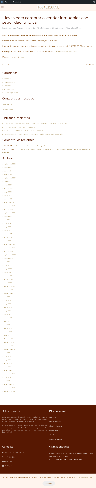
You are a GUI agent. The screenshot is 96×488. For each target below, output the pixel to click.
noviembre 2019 (9, 286)
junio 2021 (7, 223)
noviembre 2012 (9, 391)
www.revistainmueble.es (66, 51)
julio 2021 (7, 220)
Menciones (7, 86)
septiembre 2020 (10, 255)
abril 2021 (7, 230)
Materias (53, 417)
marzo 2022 (8, 199)
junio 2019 (7, 300)
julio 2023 (7, 181)
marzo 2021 (8, 234)
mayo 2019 (7, 304)
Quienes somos (55, 421)
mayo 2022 (8, 192)
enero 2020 (8, 283)
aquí (22, 57)
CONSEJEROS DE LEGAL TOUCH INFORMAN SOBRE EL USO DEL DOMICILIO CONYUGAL (35, 124)
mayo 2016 (7, 360)
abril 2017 (7, 325)
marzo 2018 (8, 318)
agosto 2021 (8, 216)
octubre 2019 (8, 290)
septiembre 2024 (10, 164)
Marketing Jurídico (55, 439)
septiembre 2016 (9, 349)
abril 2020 (7, 272)
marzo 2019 (8, 307)
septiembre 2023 (10, 178)
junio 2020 (7, 265)
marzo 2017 (8, 328)
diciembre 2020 (9, 244)
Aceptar (48, 483)
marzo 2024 (8, 171)
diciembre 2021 (9, 202)
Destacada (7, 79)
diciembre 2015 (9, 370)
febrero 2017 (8, 332)
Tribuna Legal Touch (74, 28)
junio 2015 (7, 377)
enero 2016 (7, 367)
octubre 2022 (8, 188)
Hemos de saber (9, 82)
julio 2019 (7, 297)
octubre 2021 (8, 209)
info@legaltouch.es (11, 466)
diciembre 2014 (9, 384)
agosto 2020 (8, 258)
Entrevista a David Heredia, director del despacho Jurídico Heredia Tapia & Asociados (33, 134)
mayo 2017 (7, 321)
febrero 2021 (8, 237)
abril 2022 (7, 195)
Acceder (8, 2)
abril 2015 (7, 381)
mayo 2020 (8, 269)
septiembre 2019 (9, 293)
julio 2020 (7, 262)
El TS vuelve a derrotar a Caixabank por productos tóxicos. (34, 146)
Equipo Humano (56, 426)
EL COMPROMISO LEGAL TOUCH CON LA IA (19, 127)
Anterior (6, 64)
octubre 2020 (8, 251)
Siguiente (89, 64)
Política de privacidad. (83, 477)
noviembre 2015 (9, 374)
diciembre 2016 (9, 339)
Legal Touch (17, 28)
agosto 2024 (8, 167)
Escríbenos (8, 110)
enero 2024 (8, 174)
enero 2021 (7, 241)
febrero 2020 (8, 279)
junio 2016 (7, 356)
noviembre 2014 (9, 388)
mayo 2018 (7, 311)
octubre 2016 (8, 346)
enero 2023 (8, 185)
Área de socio (55, 430)
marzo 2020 (8, 276)
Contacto (53, 435)
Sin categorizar (58, 28)
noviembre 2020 (9, 248)
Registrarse (17, 2)
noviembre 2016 (9, 342)
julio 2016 (7, 353)
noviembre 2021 (9, 206)
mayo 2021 (7, 227)
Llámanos (7, 104)
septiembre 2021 (9, 213)
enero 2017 (7, 335)
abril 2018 (7, 314)
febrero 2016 (8, 363)
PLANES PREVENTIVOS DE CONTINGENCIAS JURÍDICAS (24, 131)
